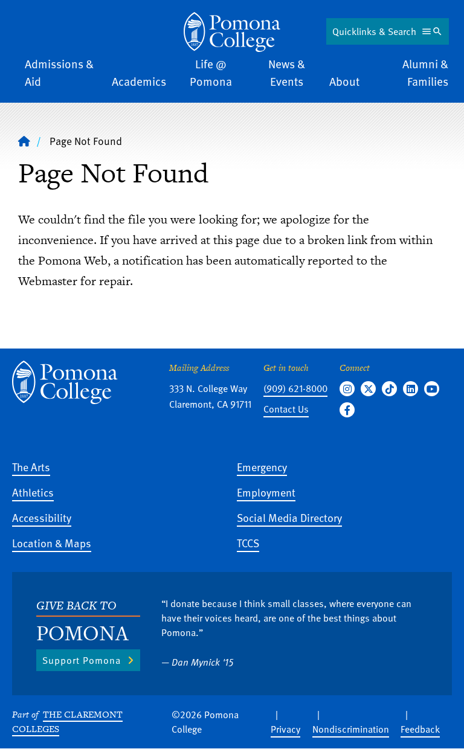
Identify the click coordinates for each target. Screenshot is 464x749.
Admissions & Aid (59, 72)
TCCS (248, 543)
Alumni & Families (425, 72)
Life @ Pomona (211, 72)
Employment (266, 492)
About (344, 81)
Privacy (285, 729)
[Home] (232, 32)
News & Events (286, 72)
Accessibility (41, 517)
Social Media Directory (289, 517)
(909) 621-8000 (295, 388)
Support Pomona (81, 660)
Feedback (420, 729)
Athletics (33, 492)
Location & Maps (51, 543)
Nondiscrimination (350, 729)
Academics (139, 81)
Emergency (262, 466)
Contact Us (286, 409)
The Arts (31, 466)
